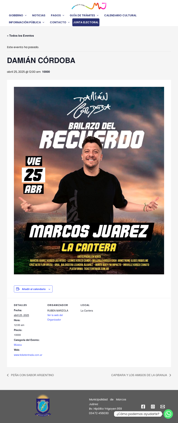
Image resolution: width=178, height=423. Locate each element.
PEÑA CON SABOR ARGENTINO (32, 375)
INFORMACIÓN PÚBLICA (25, 22)
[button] (25, 15)
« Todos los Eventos (20, 36)
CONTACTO (58, 22)
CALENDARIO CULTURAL (120, 15)
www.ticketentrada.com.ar (28, 354)
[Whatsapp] (168, 414)
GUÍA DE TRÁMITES (82, 15)
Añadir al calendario (34, 289)
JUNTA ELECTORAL (86, 22)
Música (18, 344)
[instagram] (153, 406)
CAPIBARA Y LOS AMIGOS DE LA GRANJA (139, 375)
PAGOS (56, 15)
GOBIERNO (16, 15)
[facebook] (144, 406)
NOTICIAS (38, 15)
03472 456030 (99, 413)
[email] (163, 406)
